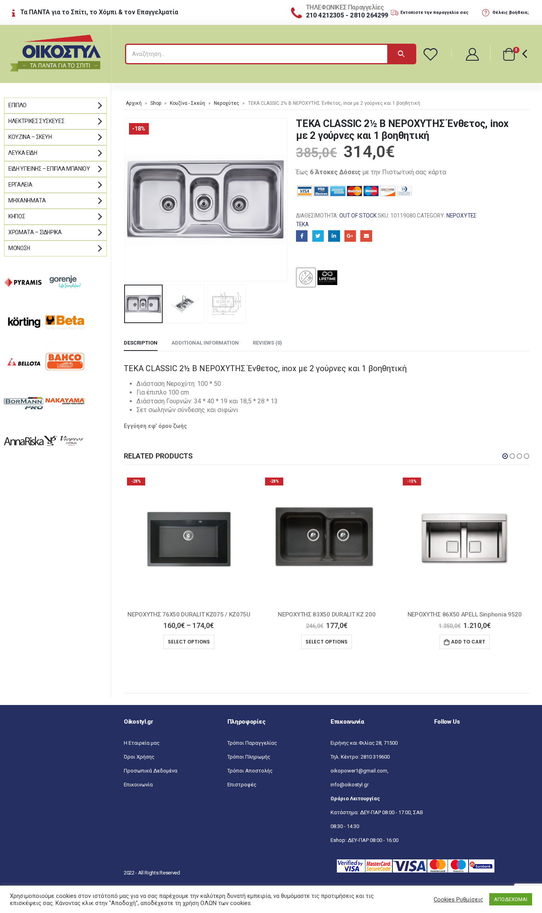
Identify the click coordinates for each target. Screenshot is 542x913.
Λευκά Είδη (22, 153)
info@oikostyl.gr (350, 785)
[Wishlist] (432, 54)
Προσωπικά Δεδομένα (150, 771)
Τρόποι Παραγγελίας (252, 743)
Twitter (318, 236)
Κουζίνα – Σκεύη (30, 137)
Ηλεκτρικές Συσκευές (36, 121)
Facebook (302, 236)
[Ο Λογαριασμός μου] (472, 53)
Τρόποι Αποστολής (250, 771)
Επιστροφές (241, 785)
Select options (189, 641)
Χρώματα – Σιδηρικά (35, 232)
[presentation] (126, 200)
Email (366, 236)
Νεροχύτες (226, 103)
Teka (302, 224)
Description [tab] (141, 343)
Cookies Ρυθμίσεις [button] (458, 899)
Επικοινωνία (138, 785)
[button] (505, 456)
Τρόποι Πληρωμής (248, 757)
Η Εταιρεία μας (142, 743)
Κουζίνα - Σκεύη (187, 103)
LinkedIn (334, 236)
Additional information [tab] (205, 343)
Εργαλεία (20, 184)
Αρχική (134, 103)
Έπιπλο (17, 105)
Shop (155, 103)
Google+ (350, 236)
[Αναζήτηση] (401, 54)
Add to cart (468, 641)
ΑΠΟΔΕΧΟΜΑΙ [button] (510, 899)
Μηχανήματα (27, 200)
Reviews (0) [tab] (267, 343)
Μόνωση (19, 248)
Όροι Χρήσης (139, 757)
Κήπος (16, 216)
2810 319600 (375, 757)
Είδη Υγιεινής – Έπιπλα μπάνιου (49, 169)
